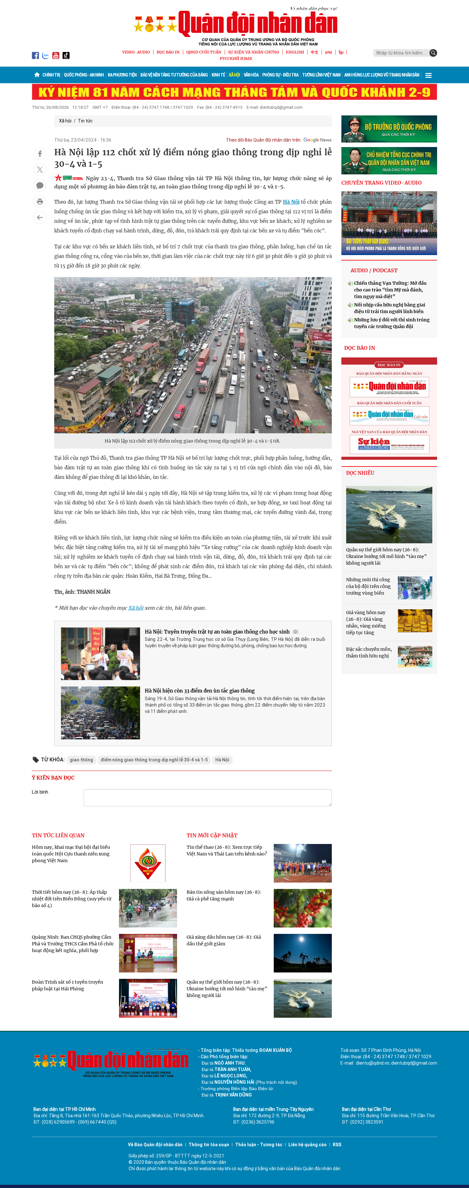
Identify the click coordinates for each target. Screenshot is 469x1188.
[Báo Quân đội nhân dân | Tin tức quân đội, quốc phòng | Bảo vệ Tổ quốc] (234, 26)
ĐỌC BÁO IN (168, 52)
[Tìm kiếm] (433, 53)
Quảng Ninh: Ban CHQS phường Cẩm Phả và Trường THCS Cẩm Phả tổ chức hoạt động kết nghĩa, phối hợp (73, 943)
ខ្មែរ (341, 52)
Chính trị (51, 75)
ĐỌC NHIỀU (360, 473)
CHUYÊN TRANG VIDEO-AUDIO (381, 183)
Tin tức (85, 121)
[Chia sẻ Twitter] (40, 169)
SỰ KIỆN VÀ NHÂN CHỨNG (253, 52)
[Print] (40, 201)
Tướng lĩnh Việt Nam (321, 75)
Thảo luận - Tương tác (258, 1145)
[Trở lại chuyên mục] (40, 217)
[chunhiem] (389, 160)
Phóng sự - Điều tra (280, 75)
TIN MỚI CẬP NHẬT (212, 835)
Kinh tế (218, 75)
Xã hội (234, 75)
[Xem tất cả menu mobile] (428, 75)
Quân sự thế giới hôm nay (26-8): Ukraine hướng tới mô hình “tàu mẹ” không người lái (227, 988)
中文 (314, 52)
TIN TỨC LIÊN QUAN (58, 835)
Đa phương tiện (122, 75)
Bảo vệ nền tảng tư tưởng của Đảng (174, 75)
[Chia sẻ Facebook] (40, 153)
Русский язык (236, 58)
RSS (337, 1145)
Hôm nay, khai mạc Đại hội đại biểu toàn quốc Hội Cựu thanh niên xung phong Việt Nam (71, 853)
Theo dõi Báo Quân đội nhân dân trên (263, 140)
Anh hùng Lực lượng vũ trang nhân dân (381, 75)
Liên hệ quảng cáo (307, 1145)
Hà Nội (291, 202)
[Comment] (40, 185)
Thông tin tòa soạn (209, 1145)
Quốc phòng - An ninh (84, 75)
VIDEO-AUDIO (136, 52)
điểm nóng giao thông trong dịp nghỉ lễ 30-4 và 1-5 (154, 760)
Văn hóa (251, 75)
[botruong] (389, 129)
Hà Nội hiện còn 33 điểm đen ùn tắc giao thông (200, 691)
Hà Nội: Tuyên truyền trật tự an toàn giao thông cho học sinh (217, 632)
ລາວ (328, 52)
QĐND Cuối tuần (203, 52)
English (295, 52)
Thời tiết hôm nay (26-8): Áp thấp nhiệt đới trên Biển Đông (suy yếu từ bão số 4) (71, 898)
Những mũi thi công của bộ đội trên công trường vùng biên (368, 586)
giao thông (81, 760)
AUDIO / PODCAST (374, 270)
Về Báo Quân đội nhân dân (155, 1145)
